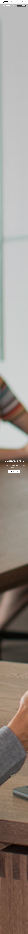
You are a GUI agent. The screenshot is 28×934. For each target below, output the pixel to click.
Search (22, 2)
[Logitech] (9, 1)
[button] (8, 6)
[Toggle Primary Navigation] (26, 1)
